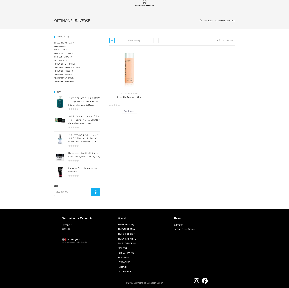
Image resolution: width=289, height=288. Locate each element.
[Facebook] (205, 281)
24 (227, 40)
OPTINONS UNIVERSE (129, 93)
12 (223, 40)
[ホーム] (201, 20)
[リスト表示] (118, 40)
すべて (232, 40)
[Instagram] (196, 281)
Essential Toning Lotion (129, 97)
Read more (129, 111)
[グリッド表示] (112, 40)
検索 (56, 186)
